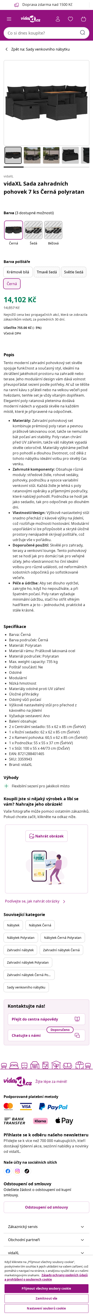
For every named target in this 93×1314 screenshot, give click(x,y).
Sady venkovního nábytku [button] (26, 987)
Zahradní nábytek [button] (20, 950)
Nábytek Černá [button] (40, 925)
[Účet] (58, 19)
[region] (46, 1284)
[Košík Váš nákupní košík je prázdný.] (83, 19)
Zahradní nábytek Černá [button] (61, 950)
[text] (20, 300)
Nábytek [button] (13, 925)
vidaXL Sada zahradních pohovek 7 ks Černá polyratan (44, 187)
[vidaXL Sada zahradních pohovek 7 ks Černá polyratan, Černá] (46, 102)
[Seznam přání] (70, 19)
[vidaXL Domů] (30, 19)
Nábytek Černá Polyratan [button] (62, 937)
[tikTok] (27, 1171)
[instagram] (17, 1171)
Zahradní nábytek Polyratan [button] (28, 962)
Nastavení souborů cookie (46, 1308)
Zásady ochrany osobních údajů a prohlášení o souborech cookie (46, 1277)
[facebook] (8, 1171)
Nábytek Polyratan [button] (21, 937)
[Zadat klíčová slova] (82, 32)
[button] (14, 236)
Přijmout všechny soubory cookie (46, 1288)
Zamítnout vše (47, 1298)
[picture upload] (47, 867)
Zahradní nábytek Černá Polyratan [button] (30, 975)
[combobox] (46, 33)
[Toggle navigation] (9, 19)
